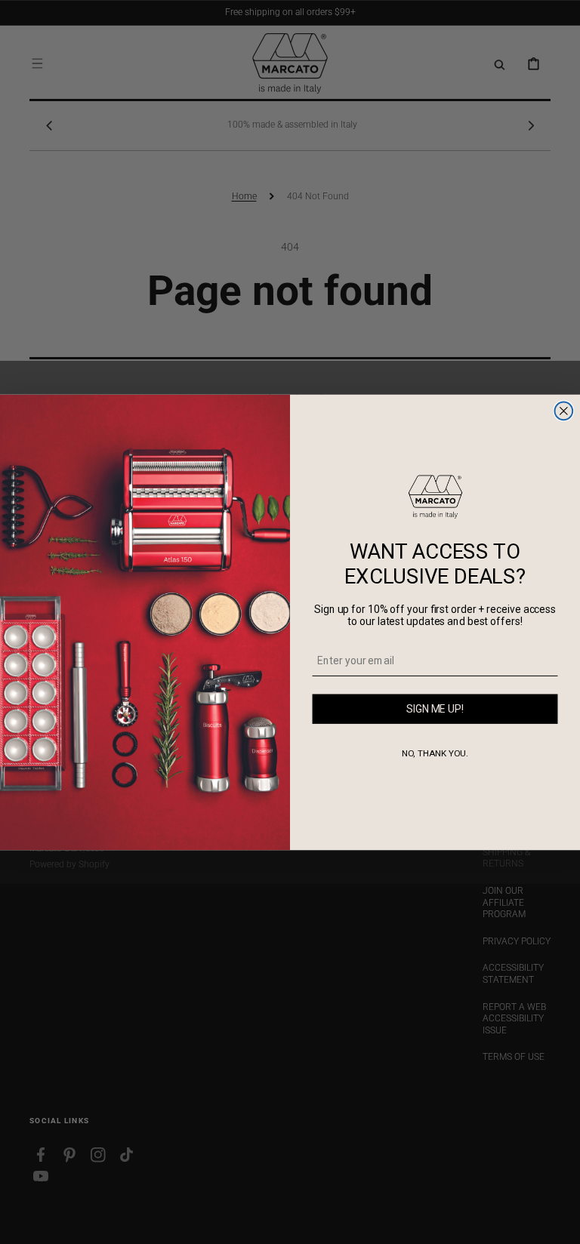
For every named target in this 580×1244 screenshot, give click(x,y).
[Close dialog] (564, 411)
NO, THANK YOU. (435, 753)
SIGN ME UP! (435, 709)
